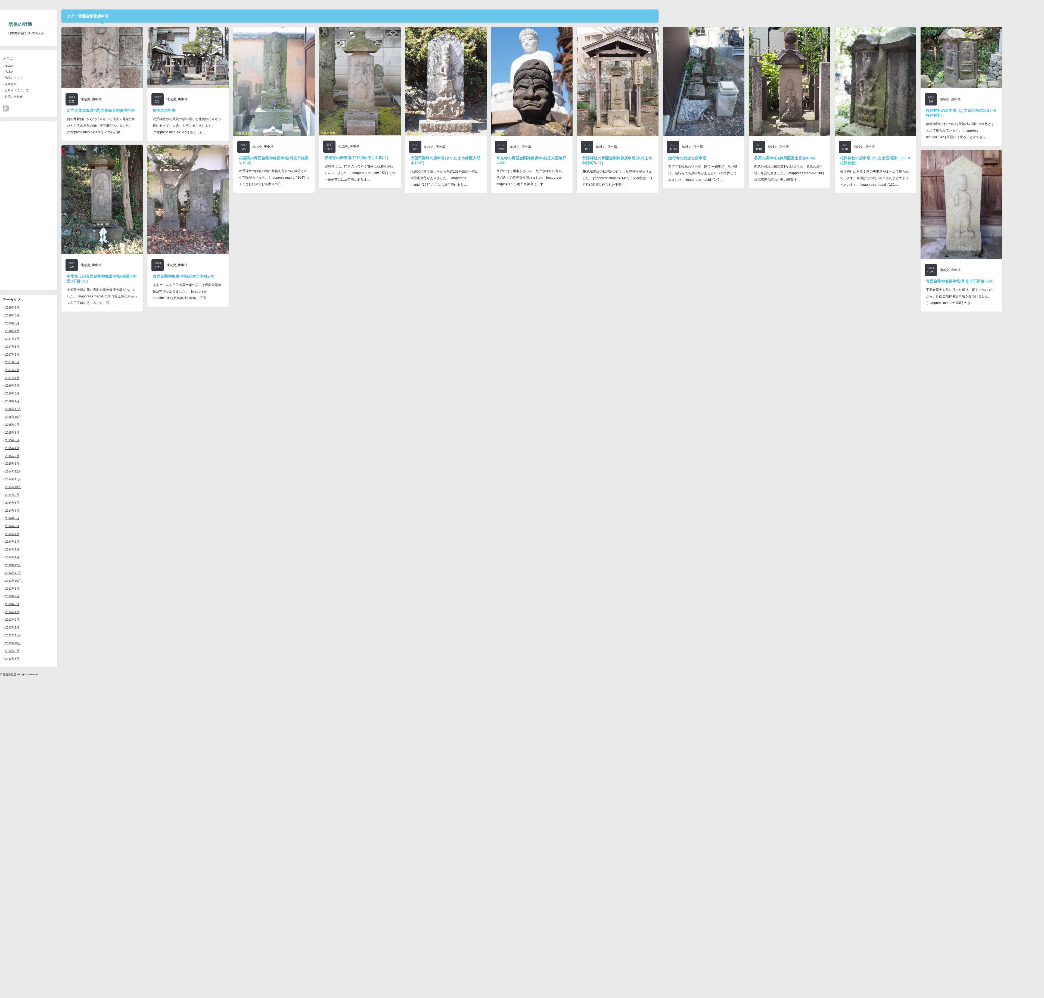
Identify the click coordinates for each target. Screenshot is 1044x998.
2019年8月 (12, 315)
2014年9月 (12, 494)
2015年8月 (12, 432)
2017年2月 (12, 370)
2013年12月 (13, 565)
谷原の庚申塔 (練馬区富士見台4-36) (784, 158)
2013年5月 (12, 604)
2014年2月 (12, 549)
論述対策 (11, 84)
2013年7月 (12, 596)
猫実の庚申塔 (164, 110)
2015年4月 (12, 448)
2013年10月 (13, 580)
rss (6, 108)
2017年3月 (12, 362)
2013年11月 (13, 572)
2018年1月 (12, 330)
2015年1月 (12, 463)
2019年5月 (12, 323)
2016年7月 (12, 385)
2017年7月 (12, 338)
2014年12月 (13, 471)
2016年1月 (12, 401)
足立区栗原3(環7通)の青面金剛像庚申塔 (101, 110)
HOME (9, 65)
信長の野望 (20, 24)
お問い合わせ (14, 96)
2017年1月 (12, 378)
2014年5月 (12, 526)
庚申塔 (97, 99)
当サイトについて (17, 90)
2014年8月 (12, 502)
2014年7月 (12, 510)
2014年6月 (12, 518)
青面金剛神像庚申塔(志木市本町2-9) (184, 276)
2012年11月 (13, 635)
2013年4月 (12, 612)
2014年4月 (12, 534)
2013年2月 (12, 619)
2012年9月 (12, 650)
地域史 (9, 71)
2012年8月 (12, 658)
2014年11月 (13, 479)
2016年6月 (12, 393)
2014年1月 (12, 557)
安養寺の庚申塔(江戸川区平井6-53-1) (356, 158)
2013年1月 (12, 627)
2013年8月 (12, 588)
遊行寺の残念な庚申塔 (687, 158)
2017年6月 (12, 346)
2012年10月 (13, 643)
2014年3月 (12, 541)
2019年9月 (12, 307)
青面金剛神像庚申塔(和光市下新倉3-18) (960, 281)
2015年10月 (13, 416)
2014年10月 (13, 487)
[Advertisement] (19, 205)
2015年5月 (12, 440)
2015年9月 (12, 424)
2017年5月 (12, 354)
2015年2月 (12, 456)
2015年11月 (13, 409)
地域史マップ (14, 77)
